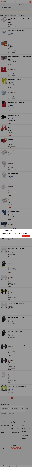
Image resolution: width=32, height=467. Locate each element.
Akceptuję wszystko (26, 235)
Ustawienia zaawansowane (16, 235)
